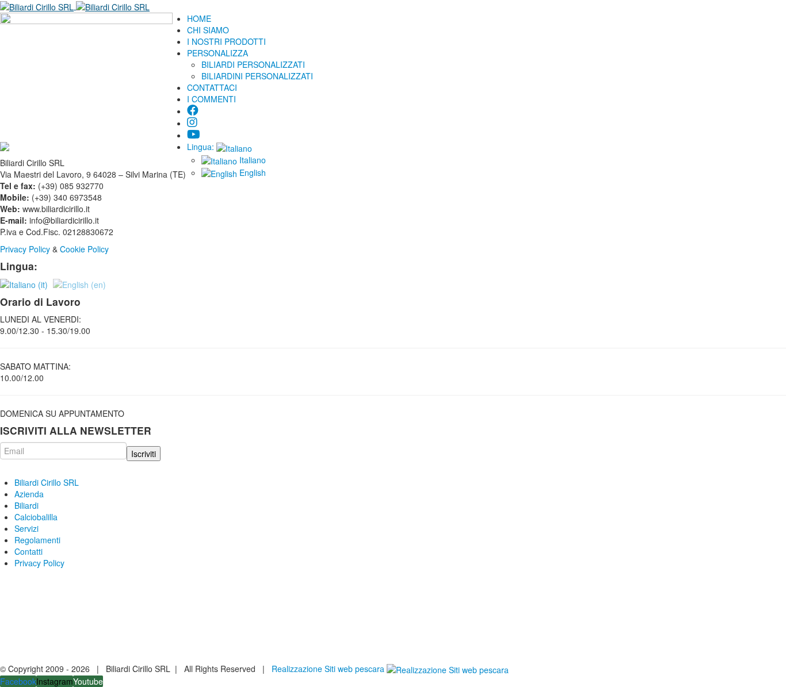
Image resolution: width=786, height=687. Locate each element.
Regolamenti (37, 540)
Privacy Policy (25, 249)
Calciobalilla (36, 517)
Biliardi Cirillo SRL (46, 482)
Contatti (28, 551)
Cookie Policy (85, 249)
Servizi (26, 528)
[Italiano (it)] (24, 283)
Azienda (29, 494)
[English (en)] (79, 283)
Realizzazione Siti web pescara (328, 668)
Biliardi (26, 505)
